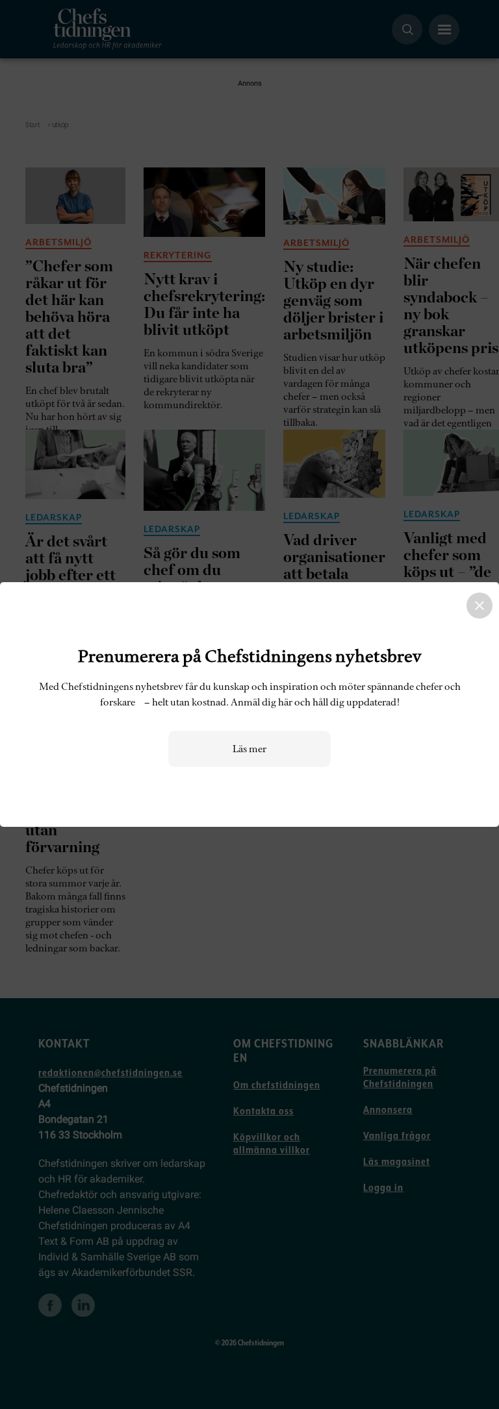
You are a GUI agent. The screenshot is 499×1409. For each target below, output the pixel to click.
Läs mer (249, 749)
